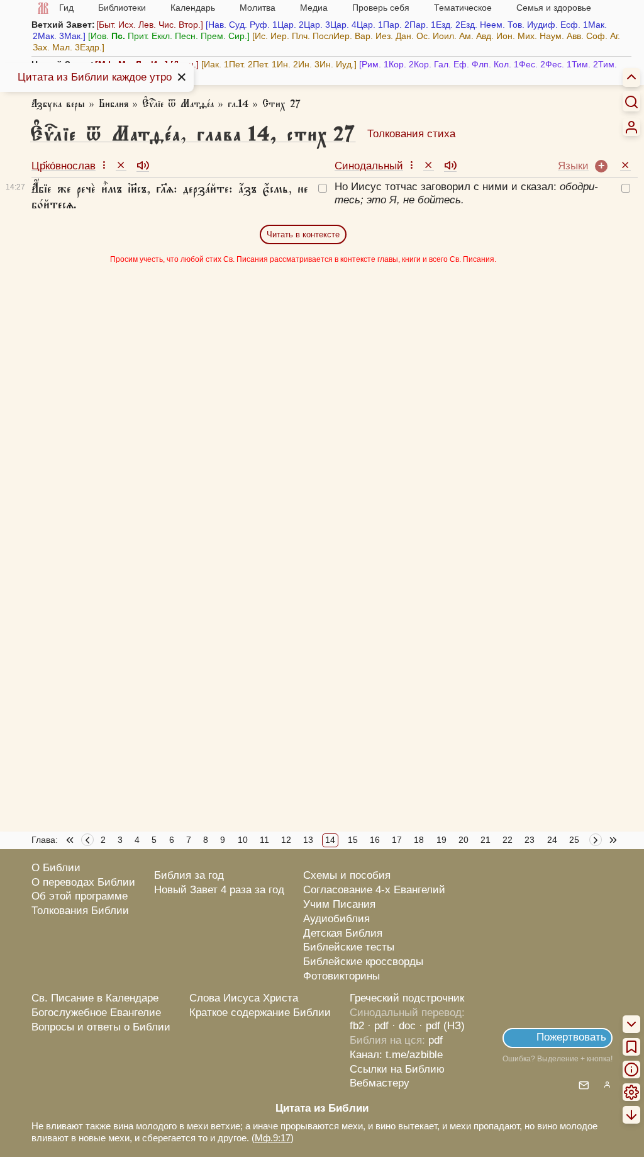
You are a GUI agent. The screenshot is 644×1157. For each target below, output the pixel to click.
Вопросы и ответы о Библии (100, 1027)
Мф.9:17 (273, 1137)
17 (397, 840)
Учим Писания (339, 904)
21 (485, 840)
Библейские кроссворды (363, 962)
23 (530, 840)
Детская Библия (342, 933)
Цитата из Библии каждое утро (95, 77)
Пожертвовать (571, 1037)
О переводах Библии (83, 882)
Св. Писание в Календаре (94, 998)
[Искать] (631, 101)
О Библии (55, 868)
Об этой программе (79, 896)
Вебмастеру (379, 1083)
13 (308, 840)
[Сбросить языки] (625, 164)
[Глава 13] (87, 842)
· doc (404, 1026)
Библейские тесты (348, 947)
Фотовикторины (341, 976)
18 (419, 840)
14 (330, 840)
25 (574, 840)
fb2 (357, 1026)
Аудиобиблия (336, 919)
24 (552, 840)
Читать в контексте (303, 234)
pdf (435, 1040)
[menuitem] (631, 127)
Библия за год (189, 875)
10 (243, 840)
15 (353, 840)
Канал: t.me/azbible (396, 1055)
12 (286, 840)
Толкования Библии (80, 911)
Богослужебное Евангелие (96, 1013)
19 (441, 840)
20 (463, 840)
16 (375, 840)
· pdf (378, 1026)
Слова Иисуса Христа (243, 998)
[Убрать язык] (121, 164)
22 (507, 840)
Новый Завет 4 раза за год (219, 890)
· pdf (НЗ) (442, 1026)
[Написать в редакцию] (584, 1086)
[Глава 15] (596, 842)
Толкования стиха (411, 134)
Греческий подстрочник (407, 998)
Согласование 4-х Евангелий (374, 890)
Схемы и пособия (347, 875)
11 (264, 840)
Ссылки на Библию (397, 1069)
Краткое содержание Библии (260, 1013)
